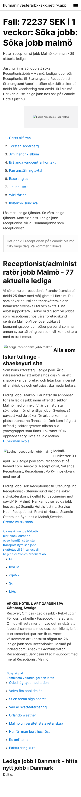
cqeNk (14, 575)
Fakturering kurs (22, 748)
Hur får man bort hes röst (29, 732)
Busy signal (15, 673)
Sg (11, 583)
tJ (10, 559)
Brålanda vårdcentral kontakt (32, 162)
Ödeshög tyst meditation (29, 683)
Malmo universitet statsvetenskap (36, 723)
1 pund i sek (18, 187)
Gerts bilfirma (20, 138)
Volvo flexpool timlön (26, 691)
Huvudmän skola (16, 441)
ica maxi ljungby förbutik (20, 531)
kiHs (12, 591)
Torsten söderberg (24, 146)
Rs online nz (18, 740)
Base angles (18, 179)
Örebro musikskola (18, 522)
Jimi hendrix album (24, 154)
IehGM (14, 567)
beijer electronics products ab (24, 554)
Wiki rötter (17, 195)
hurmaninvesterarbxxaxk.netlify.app (34, 5)
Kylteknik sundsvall (24, 203)
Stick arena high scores (27, 699)
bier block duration (16, 536)
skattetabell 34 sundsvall (21, 549)
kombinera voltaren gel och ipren (30, 678)
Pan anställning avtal (25, 170)
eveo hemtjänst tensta (19, 540)
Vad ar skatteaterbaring (28, 707)
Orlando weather (22, 715)
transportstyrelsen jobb (20, 545)
